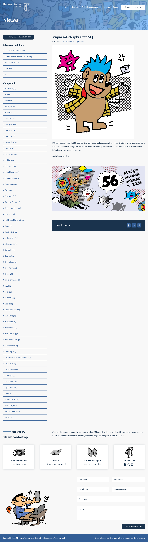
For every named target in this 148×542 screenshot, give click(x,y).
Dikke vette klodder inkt (15, 50)
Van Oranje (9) (11, 405)
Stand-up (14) (10, 352)
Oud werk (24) (11, 316)
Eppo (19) (9, 190)
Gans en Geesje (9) (12, 202)
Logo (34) (9, 292)
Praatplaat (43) (11, 328)
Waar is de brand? (12, 62)
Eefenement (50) (12, 178)
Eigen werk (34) (11, 184)
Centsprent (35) (11, 124)
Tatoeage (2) (10, 375)
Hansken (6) (10, 214)
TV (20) (8, 393)
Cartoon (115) (10, 118)
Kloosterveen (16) (12, 268)
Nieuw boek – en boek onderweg (18, 56)
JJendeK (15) (10, 250)
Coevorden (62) (11, 142)
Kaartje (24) (10, 256)
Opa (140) (9, 304)
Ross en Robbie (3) (12, 340)
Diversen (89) (10, 166)
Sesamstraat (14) (12, 346)
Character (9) (10, 130)
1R (6, 74)
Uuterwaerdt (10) (12, 399)
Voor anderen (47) (12, 411)
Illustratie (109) (11, 232)
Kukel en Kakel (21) (13, 280)
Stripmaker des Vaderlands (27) (18, 358)
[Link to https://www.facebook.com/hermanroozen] (125, 464)
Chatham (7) (10, 136)
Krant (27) (9, 274)
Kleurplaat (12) (11, 262)
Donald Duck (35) (12, 172)
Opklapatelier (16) (12, 310)
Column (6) (9, 148)
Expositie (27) (10, 196)
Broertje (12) (10, 112)
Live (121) (8, 286)
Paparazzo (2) (10, 322)
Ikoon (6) (8, 226)
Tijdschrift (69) (11, 387)
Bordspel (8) (10, 106)
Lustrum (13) (10, 298)
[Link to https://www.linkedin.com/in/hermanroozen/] (132, 464)
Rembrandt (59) (11, 334)
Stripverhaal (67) (12, 369)
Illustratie (70, 42)
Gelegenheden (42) (13, 208)
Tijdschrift (79, 42)
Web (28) (8, 417)
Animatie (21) (10, 88)
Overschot (9, 68)
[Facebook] (128, 225)
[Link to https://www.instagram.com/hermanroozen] (129, 464)
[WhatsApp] (139, 225)
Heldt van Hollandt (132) (15, 220)
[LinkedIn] (134, 225)
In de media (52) (11, 238)
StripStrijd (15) (11, 364)
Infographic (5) (11, 244)
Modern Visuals (59, 538)
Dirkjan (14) (10, 160)
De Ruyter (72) (11, 154)
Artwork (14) (10, 94)
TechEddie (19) (11, 381)
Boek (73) (8, 100)
